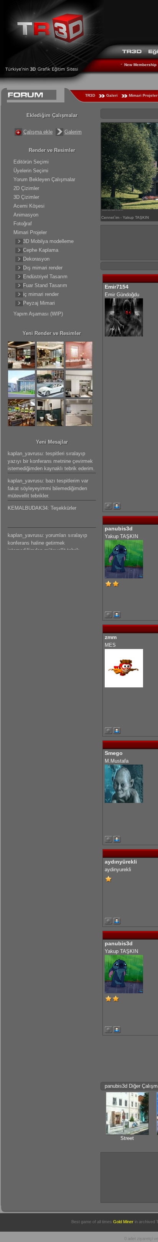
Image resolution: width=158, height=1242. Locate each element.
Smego (114, 753)
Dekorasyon (36, 259)
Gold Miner (123, 1221)
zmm (111, 637)
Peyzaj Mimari (39, 303)
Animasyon (25, 215)
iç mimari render (41, 294)
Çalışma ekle (38, 132)
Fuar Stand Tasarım (45, 285)
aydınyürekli (121, 862)
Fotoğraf (22, 223)
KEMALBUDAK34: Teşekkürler (42, 508)
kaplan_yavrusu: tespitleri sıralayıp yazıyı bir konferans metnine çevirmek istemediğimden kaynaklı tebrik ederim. (51, 461)
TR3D (90, 95)
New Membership (140, 65)
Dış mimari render (43, 268)
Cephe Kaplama (40, 250)
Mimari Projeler (30, 232)
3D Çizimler (26, 197)
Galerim (73, 132)
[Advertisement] (129, 1177)
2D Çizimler (26, 188)
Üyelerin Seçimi (30, 170)
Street (127, 1138)
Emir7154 (116, 287)
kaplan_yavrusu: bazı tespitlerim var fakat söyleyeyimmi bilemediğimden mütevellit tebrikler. (48, 488)
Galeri (112, 95)
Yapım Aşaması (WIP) (38, 314)
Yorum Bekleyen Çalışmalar (44, 179)
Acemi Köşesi (28, 206)
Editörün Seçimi (31, 162)
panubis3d (119, 528)
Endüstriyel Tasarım (45, 276)
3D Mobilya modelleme (48, 241)
